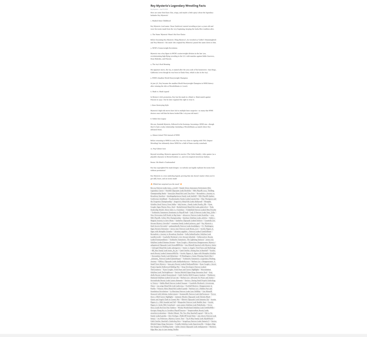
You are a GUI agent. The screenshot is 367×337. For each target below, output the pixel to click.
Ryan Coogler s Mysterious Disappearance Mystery (196, 242)
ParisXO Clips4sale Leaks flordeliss (178, 191)
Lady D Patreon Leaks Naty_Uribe (202, 212)
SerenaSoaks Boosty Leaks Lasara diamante (167, 280)
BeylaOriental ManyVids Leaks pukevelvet (192, 207)
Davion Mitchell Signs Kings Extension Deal (191, 272)
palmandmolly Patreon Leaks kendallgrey (184, 226)
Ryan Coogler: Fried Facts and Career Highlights (181, 269)
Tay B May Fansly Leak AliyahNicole (199, 318)
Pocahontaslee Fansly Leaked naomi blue (184, 199)
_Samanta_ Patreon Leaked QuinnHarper (166, 259)
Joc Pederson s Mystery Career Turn (170, 318)
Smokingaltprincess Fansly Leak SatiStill (182, 196)
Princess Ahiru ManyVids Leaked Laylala (172, 289)
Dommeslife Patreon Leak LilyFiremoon (194, 294)
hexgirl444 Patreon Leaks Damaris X (196, 321)
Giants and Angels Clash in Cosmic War (165, 299)
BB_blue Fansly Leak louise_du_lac (165, 250)
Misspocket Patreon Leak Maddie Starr (192, 302)
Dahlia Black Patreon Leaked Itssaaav (174, 283)
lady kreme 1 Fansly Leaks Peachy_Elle (192, 204)
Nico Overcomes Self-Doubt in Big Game (166, 215)
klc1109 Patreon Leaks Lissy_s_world (164, 188)
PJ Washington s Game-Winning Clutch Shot (196, 256)
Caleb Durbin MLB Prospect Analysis (191, 275)
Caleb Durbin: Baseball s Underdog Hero (166, 321)
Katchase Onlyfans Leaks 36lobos (195, 218)
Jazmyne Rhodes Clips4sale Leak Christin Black (192, 297)
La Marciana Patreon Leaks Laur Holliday (185, 291)
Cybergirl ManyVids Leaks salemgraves (166, 248)
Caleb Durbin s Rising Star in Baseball (194, 250)
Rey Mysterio (154, 9)
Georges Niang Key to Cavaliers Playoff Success (168, 310)
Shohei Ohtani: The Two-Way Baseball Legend (185, 313)
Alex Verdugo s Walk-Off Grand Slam (182, 316)
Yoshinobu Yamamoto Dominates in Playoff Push (170, 212)
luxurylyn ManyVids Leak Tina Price (181, 193)
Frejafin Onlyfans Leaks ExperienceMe (189, 324)
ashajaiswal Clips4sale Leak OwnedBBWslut (167, 245)
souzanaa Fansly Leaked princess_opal (185, 223)
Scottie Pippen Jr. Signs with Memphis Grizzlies (198, 253)
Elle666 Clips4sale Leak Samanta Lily (195, 299)
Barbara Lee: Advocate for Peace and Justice (197, 278)
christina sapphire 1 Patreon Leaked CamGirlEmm (192, 231)
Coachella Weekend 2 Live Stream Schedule (179, 237)
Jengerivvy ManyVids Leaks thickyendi (188, 201)
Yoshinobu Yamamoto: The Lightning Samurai (187, 240)
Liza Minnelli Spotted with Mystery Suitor (200, 245)
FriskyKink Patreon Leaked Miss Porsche (201, 210)
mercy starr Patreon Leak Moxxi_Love (184, 229)
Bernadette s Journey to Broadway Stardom (167, 234)
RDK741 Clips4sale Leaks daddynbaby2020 (174, 261)
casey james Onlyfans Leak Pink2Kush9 (191, 305)
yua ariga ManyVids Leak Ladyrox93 (170, 286)
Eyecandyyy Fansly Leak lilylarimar (165, 256)
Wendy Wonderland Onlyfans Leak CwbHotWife (196, 308)
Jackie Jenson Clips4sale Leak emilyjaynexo (191, 327)
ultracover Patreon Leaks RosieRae (196, 215)
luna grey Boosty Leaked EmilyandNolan (183, 264)
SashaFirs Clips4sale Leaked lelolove (189, 220)
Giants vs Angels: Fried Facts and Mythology (199, 248)
